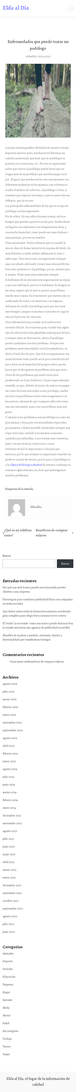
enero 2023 (9, 878)
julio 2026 (8, 692)
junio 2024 (9, 785)
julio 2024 (8, 777)
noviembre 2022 (12, 893)
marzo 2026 (10, 699)
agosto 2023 (10, 831)
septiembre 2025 (13, 730)
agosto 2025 (10, 738)
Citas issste (17, 662)
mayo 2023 (9, 854)
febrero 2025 (10, 754)
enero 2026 (9, 715)
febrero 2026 (10, 707)
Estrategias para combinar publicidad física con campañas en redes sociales (38, 602)
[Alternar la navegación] (70, 8)
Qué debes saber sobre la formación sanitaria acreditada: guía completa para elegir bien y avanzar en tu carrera (37, 614)
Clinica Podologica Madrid (26, 465)
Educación (9, 977)
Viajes (6, 1054)
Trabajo (7, 1039)
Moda (6, 1008)
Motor (6, 1015)
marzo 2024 (9, 792)
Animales (8, 953)
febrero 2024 (10, 800)
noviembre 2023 (12, 823)
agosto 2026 (10, 684)
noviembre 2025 (12, 723)
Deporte (8, 961)
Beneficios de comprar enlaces (46, 662)
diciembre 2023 (12, 816)
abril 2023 (8, 862)
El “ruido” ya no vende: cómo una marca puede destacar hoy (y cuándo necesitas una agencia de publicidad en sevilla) (38, 625)
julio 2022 (8, 924)
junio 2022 (9, 932)
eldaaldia (36, 507)
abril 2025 (8, 746)
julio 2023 (8, 839)
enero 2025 (9, 761)
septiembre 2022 (13, 909)
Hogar (6, 992)
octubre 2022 (11, 901)
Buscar (7, 556)
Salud (6, 1023)
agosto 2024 (10, 769)
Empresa (8, 984)
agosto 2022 (10, 916)
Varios (6, 1046)
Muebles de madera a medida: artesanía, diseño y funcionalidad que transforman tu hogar (32, 637)
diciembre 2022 (12, 885)
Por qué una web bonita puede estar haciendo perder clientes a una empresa (34, 590)
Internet (7, 1000)
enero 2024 (9, 808)
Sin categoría (10, 1031)
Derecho (8, 969)
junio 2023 (9, 847)
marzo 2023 (9, 870)
